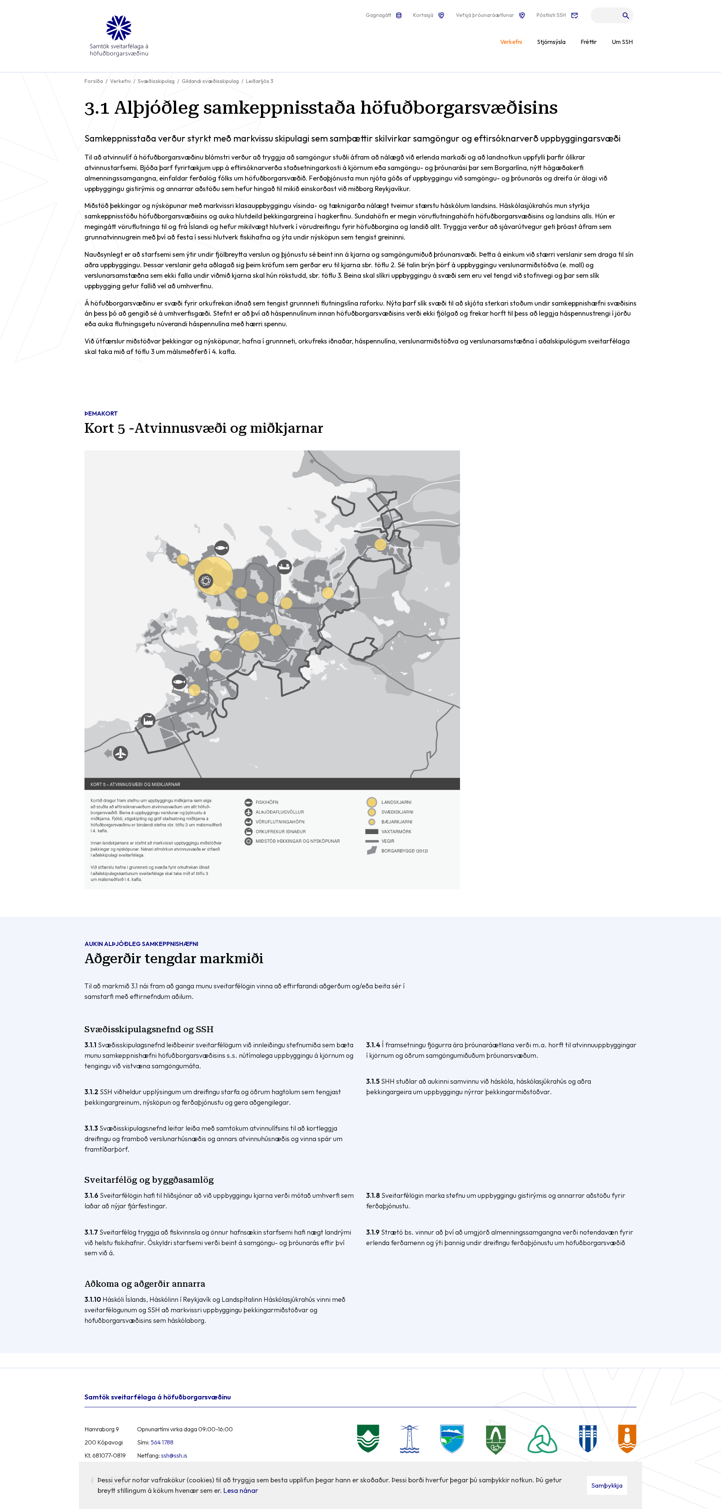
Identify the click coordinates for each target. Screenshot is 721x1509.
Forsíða (93, 81)
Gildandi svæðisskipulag (210, 81)
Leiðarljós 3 (259, 81)
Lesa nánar (240, 1490)
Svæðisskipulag (156, 81)
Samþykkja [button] (607, 1485)
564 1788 (162, 1442)
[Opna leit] (612, 17)
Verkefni (120, 81)
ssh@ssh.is (174, 1455)
